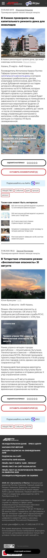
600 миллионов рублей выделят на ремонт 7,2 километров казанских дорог (27, 207)
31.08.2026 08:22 (8, 251)
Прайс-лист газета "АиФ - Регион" (19, 463)
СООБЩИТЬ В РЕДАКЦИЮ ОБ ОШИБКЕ (20, 475)
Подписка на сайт (11, 456)
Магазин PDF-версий (12, 447)
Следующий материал (22, 551)
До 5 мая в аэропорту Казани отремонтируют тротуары (22, 222)
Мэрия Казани (29, 62)
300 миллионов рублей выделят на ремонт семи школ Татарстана (19, 138)
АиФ (19, 300)
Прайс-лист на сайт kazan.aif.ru (19, 466)
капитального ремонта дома (15, 76)
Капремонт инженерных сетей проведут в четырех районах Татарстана (27, 230)
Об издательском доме (14, 444)
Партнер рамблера (22, 546)
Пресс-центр (34, 444)
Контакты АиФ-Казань (13, 460)
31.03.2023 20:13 (7, 10)
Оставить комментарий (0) (24, 172)
